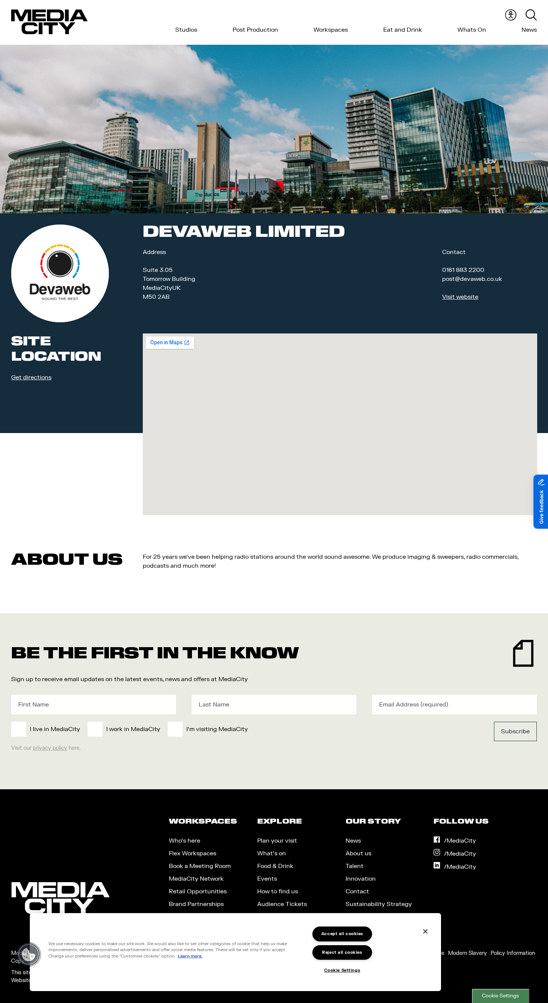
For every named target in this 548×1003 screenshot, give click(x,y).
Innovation (361, 879)
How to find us (277, 891)
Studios (186, 30)
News (529, 30)
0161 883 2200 (463, 270)
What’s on (271, 853)
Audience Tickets (282, 904)
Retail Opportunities (198, 891)
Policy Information (513, 953)
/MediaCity (460, 840)
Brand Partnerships (196, 904)
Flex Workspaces (192, 853)
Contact (357, 891)
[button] (29, 954)
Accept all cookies (342, 934)
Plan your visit (277, 840)
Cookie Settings (500, 996)
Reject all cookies (342, 952)
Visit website (460, 297)
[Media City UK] (49, 22)
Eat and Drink (402, 30)
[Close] (425, 931)
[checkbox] (220, 729)
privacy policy (50, 748)
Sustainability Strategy (379, 904)
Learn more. (190, 956)
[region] (235, 952)
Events (267, 879)
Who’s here (184, 840)
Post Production (255, 30)
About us (358, 853)
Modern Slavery (467, 953)
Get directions (31, 377)
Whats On (471, 30)
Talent (354, 866)
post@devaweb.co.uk (472, 279)
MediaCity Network (196, 879)
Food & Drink (275, 866)
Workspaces (331, 30)
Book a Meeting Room (200, 866)
